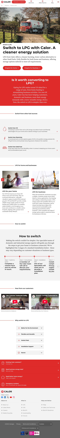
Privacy (18, 424)
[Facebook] (2, 397)
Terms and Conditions (29, 424)
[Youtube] (11, 397)
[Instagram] (14, 397)
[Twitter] (8, 397)
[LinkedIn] (5, 397)
